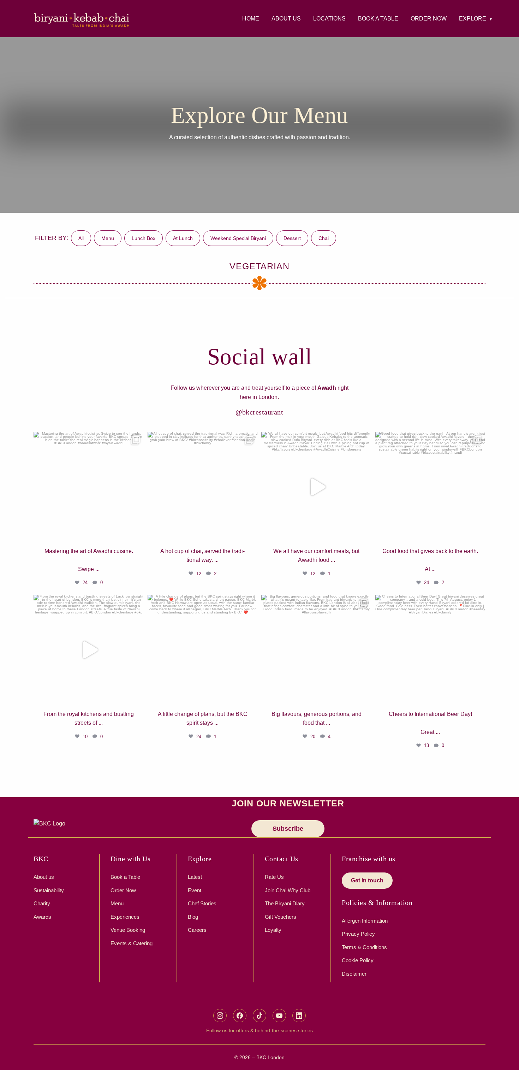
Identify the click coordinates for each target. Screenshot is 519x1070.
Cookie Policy (358, 960)
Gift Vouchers (280, 917)
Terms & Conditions (364, 947)
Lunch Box (143, 238)
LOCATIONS (329, 19)
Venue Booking (128, 930)
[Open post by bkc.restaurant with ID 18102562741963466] (203, 487)
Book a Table (125, 877)
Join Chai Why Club (287, 890)
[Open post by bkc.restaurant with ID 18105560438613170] (316, 487)
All (81, 238)
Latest (195, 877)
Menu (107, 238)
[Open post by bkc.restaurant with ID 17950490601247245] (316, 650)
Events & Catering (132, 943)
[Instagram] (220, 1015)
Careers (197, 930)
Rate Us (274, 877)
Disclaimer (354, 974)
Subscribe (288, 828)
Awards (42, 917)
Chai (323, 238)
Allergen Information (365, 921)
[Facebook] (239, 1015)
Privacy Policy (358, 934)
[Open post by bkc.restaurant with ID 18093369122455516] (430, 650)
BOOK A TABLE (378, 19)
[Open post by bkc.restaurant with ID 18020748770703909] (430, 487)
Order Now (123, 890)
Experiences (125, 917)
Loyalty (273, 930)
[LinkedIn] (299, 1015)
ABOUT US (286, 19)
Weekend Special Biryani (238, 238)
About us (44, 877)
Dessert (292, 238)
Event (194, 890)
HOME (250, 19)
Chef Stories (202, 903)
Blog (193, 917)
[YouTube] (279, 1015)
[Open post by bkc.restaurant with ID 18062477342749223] (203, 650)
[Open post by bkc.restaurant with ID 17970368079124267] (89, 487)
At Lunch (183, 238)
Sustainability (49, 890)
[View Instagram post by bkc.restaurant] (137, 533)
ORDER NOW (429, 19)
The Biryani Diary (285, 903)
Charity (42, 903)
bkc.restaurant (87, 439)
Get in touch (367, 880)
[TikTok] (259, 1015)
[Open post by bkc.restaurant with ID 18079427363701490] (89, 650)
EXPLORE (472, 19)
